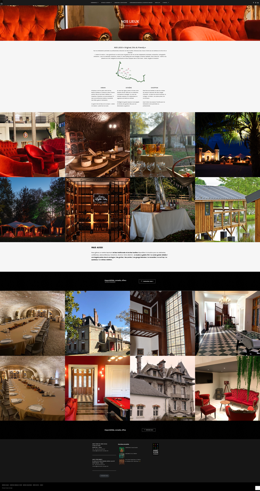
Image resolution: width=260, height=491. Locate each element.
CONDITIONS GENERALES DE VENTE (16, 485)
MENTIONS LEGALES (5, 485)
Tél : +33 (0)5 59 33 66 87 (98, 449)
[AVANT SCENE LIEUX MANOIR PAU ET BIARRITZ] (97, 323)
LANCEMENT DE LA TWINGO (131, 453)
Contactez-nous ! (148, 281)
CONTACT (41, 485)
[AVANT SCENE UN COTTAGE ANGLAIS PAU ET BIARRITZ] (162, 323)
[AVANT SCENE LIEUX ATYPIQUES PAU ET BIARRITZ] (97, 144)
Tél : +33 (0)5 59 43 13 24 (98, 464)
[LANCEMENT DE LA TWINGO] (121, 455)
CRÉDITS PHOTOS (36, 485)
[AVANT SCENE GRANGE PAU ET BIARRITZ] (162, 144)
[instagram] (255, 2)
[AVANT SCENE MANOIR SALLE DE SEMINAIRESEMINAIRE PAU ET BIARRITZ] (97, 388)
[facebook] (253, 2)
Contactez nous (104, 475)
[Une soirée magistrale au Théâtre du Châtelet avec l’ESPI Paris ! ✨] (121, 461)
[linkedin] (258, 2)
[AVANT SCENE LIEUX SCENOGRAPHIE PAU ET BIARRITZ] (162, 209)
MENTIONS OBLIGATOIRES (27, 485)
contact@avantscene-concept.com (100, 450)
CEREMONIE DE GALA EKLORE (131, 447)
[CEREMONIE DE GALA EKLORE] (121, 449)
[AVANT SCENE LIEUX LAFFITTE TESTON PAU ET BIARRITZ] (97, 209)
